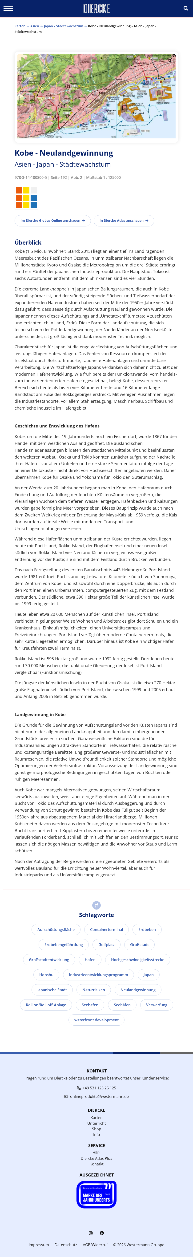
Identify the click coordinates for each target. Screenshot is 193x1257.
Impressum (39, 1244)
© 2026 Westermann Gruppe (138, 1244)
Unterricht (96, 1123)
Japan (149, 974)
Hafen (90, 959)
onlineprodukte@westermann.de (99, 1096)
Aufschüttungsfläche (56, 929)
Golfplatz (106, 944)
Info (96, 1134)
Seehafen (90, 1004)
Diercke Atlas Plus (96, 1158)
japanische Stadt (52, 989)
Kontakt (97, 1164)
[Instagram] (91, 1233)
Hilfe (96, 1152)
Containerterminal (106, 929)
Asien (34, 26)
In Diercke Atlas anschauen (122, 220)
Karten (20, 26)
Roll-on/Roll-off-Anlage (46, 1004)
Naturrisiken (93, 989)
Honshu (46, 974)
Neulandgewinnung (138, 989)
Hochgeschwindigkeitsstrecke (137, 959)
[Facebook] (102, 1233)
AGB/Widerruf (95, 1244)
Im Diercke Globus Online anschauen (50, 220)
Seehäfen (122, 1004)
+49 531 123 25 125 (99, 1088)
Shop (96, 1129)
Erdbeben (147, 929)
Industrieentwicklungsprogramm (98, 974)
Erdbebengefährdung (63, 944)
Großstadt (139, 944)
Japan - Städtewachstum (63, 26)
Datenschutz (66, 1244)
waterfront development (96, 1020)
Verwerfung (156, 1004)
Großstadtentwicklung (49, 959)
